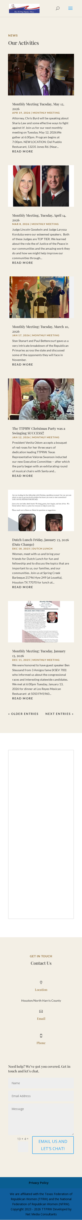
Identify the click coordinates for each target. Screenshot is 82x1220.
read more (22, 151)
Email (41, 1018)
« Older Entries (23, 713)
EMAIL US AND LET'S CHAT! (52, 1144)
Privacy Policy (39, 1183)
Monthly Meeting (46, 112)
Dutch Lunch (42, 548)
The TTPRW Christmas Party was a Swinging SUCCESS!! (38, 430)
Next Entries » (59, 713)
